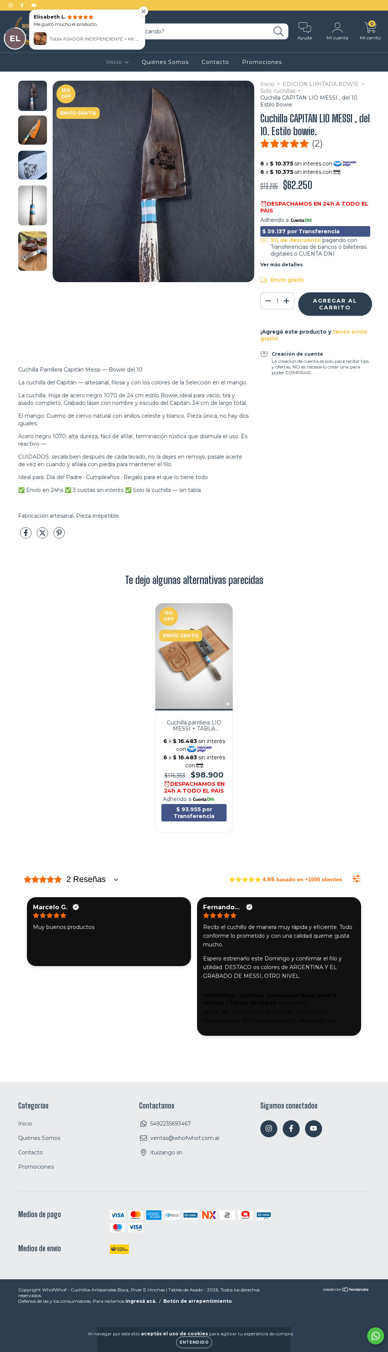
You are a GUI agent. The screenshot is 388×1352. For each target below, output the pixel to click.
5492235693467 (170, 1123)
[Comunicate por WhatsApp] (375, 1335)
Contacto (215, 62)
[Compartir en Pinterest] (59, 535)
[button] (291, 143)
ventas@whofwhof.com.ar (185, 1138)
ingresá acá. (140, 1301)
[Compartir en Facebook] (26, 535)
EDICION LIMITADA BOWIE (321, 84)
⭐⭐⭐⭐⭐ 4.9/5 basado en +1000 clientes (285, 879)
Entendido (194, 1342)
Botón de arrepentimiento (197, 1301)
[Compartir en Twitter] (43, 535)
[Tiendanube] (346, 1290)
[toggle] (116, 879)
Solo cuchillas (277, 90)
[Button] (356, 878)
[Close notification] (143, 11)
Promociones (262, 62)
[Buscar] (279, 32)
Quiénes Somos (165, 62)
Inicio (115, 62)
